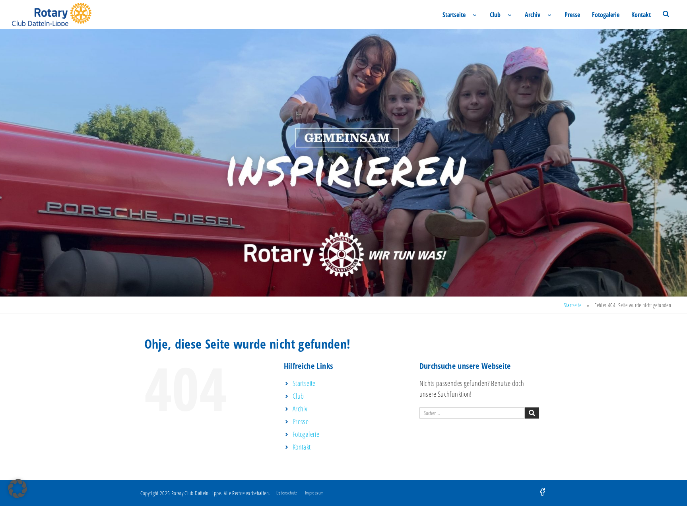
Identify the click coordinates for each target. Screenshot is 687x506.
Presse (572, 14)
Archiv (532, 14)
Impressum (314, 492)
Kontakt (641, 14)
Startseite (454, 14)
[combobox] (472, 413)
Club (495, 14)
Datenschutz (286, 492)
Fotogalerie (605, 14)
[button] (17, 488)
